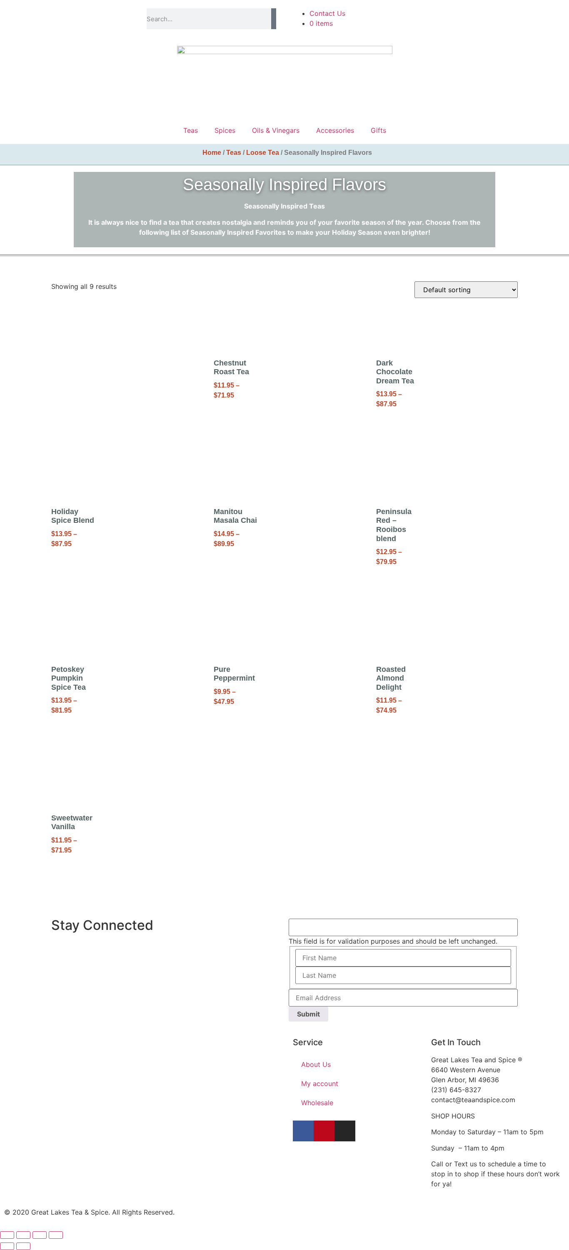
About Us (316, 1064)
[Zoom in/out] (7, 1235)
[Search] (273, 18)
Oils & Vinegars (275, 130)
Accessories (335, 130)
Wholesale (317, 1102)
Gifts (378, 130)
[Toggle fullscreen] (23, 1235)
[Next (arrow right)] (23, 1246)
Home (211, 152)
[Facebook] (303, 1131)
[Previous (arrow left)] (7, 1246)
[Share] (39, 1235)
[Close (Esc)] (56, 1235)
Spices (225, 130)
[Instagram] (344, 1131)
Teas (190, 130)
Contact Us (327, 13)
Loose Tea (262, 152)
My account (319, 1083)
